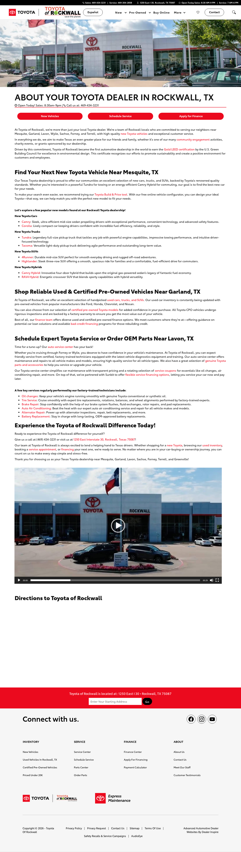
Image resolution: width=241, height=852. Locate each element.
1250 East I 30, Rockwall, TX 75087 (157, 2)
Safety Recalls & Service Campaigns (105, 836)
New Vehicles (50, 116)
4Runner (27, 257)
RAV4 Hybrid (30, 277)
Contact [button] (214, 12)
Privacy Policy (74, 828)
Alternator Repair (33, 412)
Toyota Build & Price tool (111, 194)
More (178, 13)
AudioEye (137, 836)
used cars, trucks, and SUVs (125, 300)
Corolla (27, 226)
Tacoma (27, 245)
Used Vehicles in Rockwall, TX (40, 759)
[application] (118, 526)
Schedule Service (120, 116)
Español (93, 12)
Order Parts (80, 775)
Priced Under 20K (33, 775)
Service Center (82, 752)
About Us (179, 752)
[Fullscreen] (217, 580)
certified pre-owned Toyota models (94, 310)
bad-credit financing (84, 323)
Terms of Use (153, 828)
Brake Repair (30, 404)
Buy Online (161, 12)
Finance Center (133, 752)
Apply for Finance (191, 116)
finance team (44, 319)
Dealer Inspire (210, 832)
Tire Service (29, 400)
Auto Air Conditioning (36, 408)
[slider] (115, 580)
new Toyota (174, 445)
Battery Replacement (36, 416)
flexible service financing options (147, 374)
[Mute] (211, 580)
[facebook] (191, 719)
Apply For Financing (135, 759)
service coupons (165, 370)
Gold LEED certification (179, 149)
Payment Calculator (135, 767)
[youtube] (212, 719)
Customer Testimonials (187, 775)
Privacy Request (96, 828)
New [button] (119, 13)
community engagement (193, 139)
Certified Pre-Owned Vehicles (40, 767)
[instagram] (201, 719)
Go (147, 702)
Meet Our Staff (182, 767)
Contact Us (180, 759)
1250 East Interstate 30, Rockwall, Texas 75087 (104, 439)
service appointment (42, 449)
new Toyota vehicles (134, 133)
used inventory (212, 445)
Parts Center (81, 767)
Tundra (26, 237)
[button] (234, 12)
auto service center (60, 347)
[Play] (19, 580)
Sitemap (134, 828)
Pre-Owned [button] (137, 13)
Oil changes (30, 396)
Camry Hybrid (31, 273)
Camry (26, 221)
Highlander (29, 261)
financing (67, 449)
